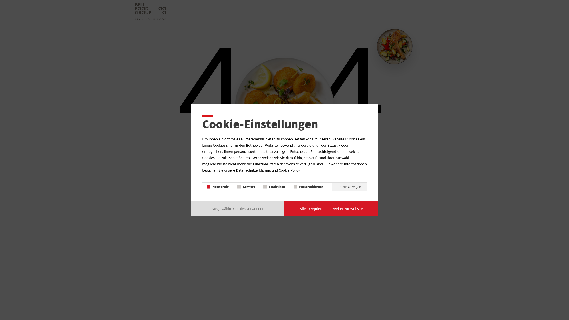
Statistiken (277, 186)
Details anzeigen (349, 187)
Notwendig (220, 186)
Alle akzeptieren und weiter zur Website (331, 209)
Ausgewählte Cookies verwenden (238, 209)
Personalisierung (311, 186)
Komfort (249, 186)
